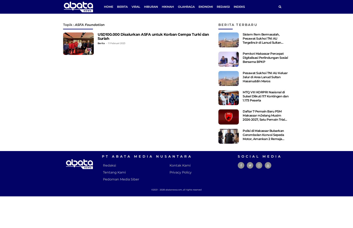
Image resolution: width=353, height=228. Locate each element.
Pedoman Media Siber (121, 179)
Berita (122, 7)
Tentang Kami (114, 172)
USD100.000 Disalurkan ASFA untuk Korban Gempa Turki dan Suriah (153, 36)
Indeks (239, 7)
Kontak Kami (180, 165)
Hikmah (168, 7)
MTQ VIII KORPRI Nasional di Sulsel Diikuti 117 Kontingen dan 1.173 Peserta (265, 96)
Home (108, 7)
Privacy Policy (181, 172)
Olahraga (186, 7)
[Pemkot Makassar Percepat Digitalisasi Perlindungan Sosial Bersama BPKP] (228, 59)
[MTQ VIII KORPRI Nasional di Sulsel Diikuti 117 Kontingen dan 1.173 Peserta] (228, 97)
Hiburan (151, 7)
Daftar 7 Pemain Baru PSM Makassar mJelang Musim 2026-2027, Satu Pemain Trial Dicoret (264, 117)
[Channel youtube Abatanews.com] (268, 165)
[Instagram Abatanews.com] (259, 165)
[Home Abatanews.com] (78, 7)
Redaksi (223, 7)
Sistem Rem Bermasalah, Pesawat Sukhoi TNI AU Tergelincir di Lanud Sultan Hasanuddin (262, 40)
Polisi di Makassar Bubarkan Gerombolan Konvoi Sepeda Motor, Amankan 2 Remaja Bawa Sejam (263, 137)
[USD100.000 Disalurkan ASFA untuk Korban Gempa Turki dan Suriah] (78, 43)
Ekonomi (206, 7)
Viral (136, 7)
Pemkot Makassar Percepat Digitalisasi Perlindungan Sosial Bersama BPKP (265, 58)
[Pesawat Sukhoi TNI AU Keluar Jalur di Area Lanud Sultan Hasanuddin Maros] (228, 78)
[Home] (280, 7)
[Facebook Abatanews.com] (241, 165)
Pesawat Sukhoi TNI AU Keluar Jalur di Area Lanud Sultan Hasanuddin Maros (265, 77)
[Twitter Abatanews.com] (250, 165)
